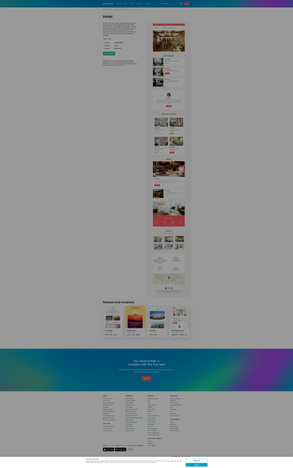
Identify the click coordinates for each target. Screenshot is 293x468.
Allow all (196, 464)
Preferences (196, 460)
